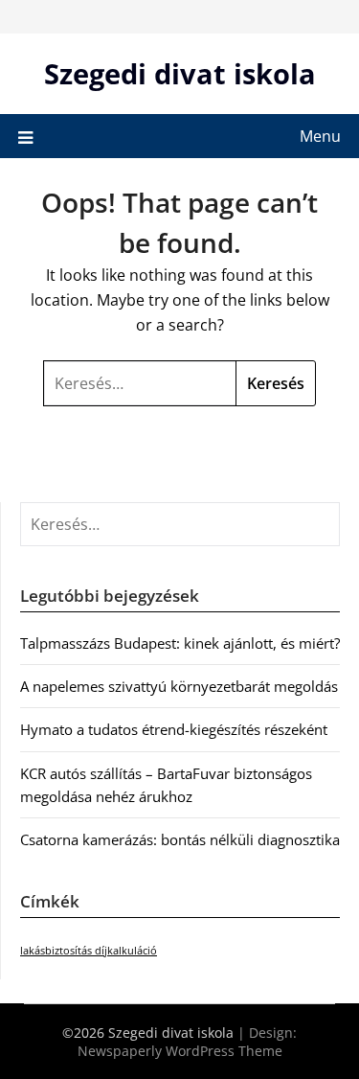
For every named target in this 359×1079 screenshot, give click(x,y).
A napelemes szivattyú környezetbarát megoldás (179, 686)
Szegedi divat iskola (180, 73)
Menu (320, 136)
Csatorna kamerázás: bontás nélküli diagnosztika (180, 839)
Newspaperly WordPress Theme (180, 1051)
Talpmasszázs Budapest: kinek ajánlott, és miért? (180, 643)
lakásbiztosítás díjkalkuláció (88, 950)
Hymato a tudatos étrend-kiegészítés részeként (173, 729)
